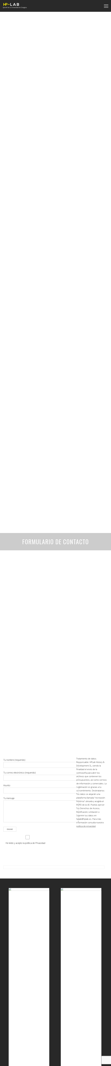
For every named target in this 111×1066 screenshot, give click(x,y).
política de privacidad (86, 826)
